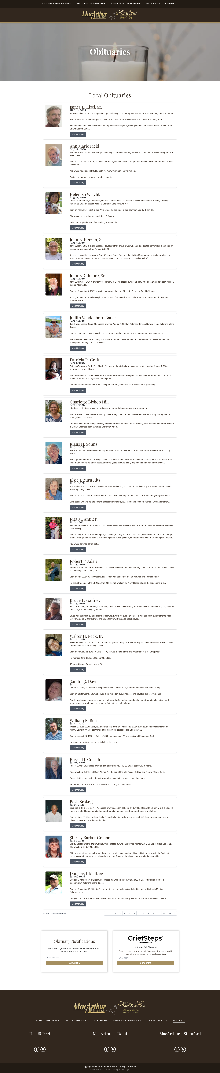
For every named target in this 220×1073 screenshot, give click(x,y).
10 (153, 913)
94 (164, 913)
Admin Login (124, 1069)
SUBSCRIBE (74, 963)
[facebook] (36, 1050)
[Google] (43, 1050)
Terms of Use (111, 1069)
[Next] (175, 913)
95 (170, 913)
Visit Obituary (78, 134)
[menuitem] (57, 4)
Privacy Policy (96, 1069)
